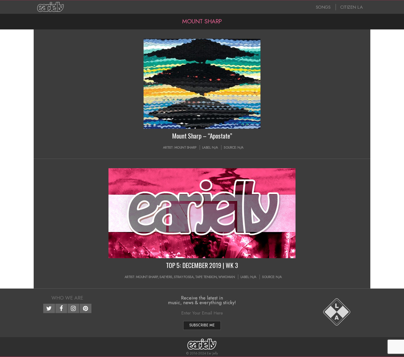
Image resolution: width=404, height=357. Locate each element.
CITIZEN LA (351, 7)
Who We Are (67, 297)
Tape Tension (206, 277)
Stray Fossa (184, 277)
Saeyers (165, 277)
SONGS (323, 7)
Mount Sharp (185, 147)
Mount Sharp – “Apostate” (202, 135)
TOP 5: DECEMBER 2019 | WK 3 (202, 265)
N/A (215, 147)
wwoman (226, 277)
